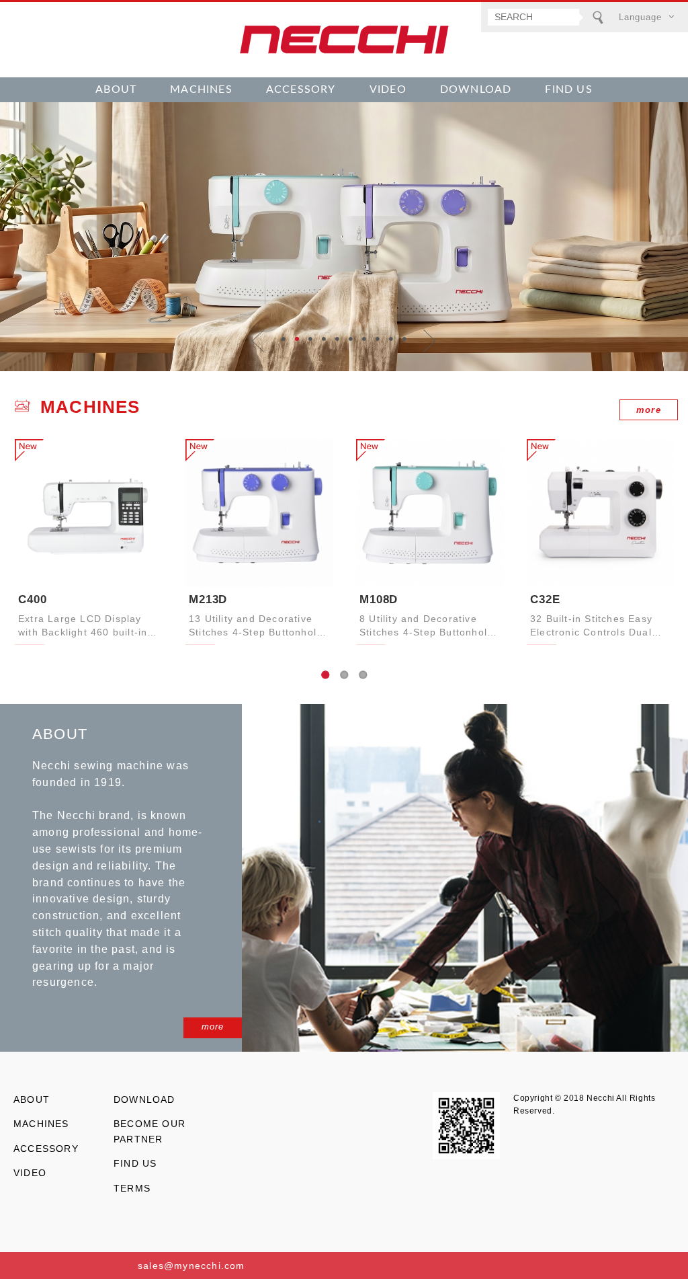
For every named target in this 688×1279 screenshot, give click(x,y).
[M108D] (430, 513)
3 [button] (310, 339)
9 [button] (391, 339)
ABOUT (115, 89)
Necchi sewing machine (344, 39)
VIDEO (388, 89)
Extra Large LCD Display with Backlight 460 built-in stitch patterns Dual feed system (82, 626)
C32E (545, 599)
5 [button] (337, 339)
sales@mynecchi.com (191, 1265)
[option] (344, 236)
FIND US (568, 89)
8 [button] (377, 339)
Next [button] (429, 341)
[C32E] (601, 513)
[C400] (89, 513)
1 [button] (283, 339)
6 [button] (350, 339)
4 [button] (324, 339)
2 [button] (297, 339)
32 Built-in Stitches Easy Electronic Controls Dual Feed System (591, 626)
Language (640, 17)
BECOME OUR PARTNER (149, 1131)
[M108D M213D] (344, 236)
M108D (378, 599)
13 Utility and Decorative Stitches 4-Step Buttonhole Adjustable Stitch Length (255, 626)
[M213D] (259, 513)
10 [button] (404, 339)
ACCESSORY (301, 89)
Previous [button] (258, 341)
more (648, 410)
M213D (208, 599)
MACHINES (201, 89)
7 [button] (364, 339)
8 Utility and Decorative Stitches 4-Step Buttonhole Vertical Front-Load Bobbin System (426, 626)
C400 (32, 599)
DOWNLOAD (476, 89)
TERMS (132, 1188)
